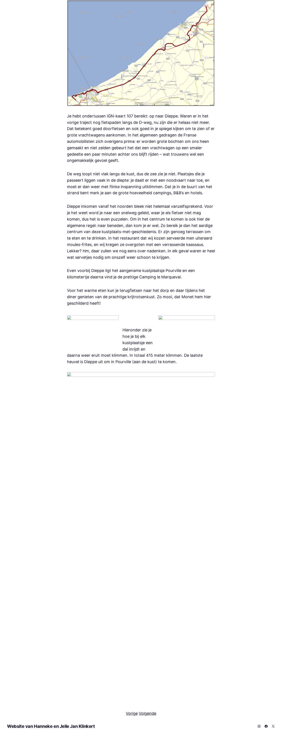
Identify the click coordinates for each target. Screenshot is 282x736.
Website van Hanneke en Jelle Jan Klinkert (51, 726)
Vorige (132, 713)
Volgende (147, 713)
